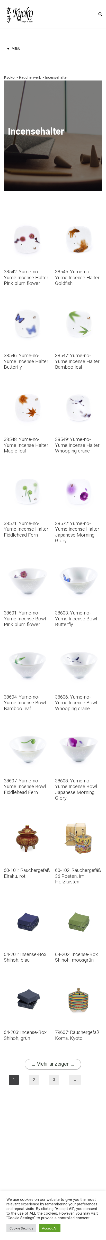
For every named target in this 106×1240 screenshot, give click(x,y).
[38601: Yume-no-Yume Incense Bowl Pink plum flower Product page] (27, 594)
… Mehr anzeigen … (53, 1064)
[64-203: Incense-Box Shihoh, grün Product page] (27, 1010)
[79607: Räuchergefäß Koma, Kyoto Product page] (78, 1010)
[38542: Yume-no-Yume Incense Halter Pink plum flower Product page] (27, 252)
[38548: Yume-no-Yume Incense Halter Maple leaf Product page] (27, 420)
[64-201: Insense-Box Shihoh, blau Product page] (27, 932)
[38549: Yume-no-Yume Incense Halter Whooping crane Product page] (78, 420)
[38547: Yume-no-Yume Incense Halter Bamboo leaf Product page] (78, 336)
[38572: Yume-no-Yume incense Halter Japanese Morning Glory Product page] (78, 507)
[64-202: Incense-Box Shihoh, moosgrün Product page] (78, 932)
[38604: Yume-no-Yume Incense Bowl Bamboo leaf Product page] (27, 677)
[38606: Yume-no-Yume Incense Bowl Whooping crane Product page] (78, 677)
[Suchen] (100, 14)
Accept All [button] (49, 1228)
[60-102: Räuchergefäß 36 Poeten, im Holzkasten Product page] (78, 851)
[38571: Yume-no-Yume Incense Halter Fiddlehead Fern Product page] (27, 504)
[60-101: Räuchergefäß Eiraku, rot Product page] (27, 848)
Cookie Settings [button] (21, 1228)
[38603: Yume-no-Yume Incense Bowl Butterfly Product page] (78, 594)
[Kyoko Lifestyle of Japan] (19, 14)
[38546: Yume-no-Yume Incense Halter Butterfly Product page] (27, 336)
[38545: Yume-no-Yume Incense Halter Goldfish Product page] (78, 252)
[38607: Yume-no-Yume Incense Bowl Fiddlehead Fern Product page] (27, 761)
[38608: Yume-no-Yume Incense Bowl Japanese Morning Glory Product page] (78, 764)
